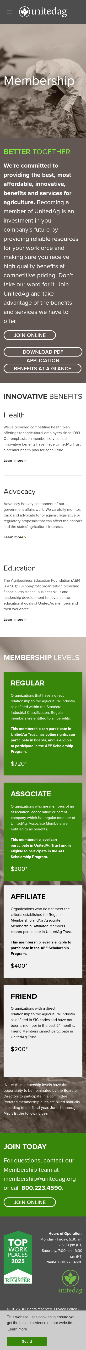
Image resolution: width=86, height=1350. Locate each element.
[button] (10, 12)
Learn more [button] (17, 1329)
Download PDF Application (43, 353)
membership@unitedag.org (40, 1178)
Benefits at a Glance (42, 369)
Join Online (30, 335)
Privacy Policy (65, 1309)
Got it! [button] (27, 1341)
